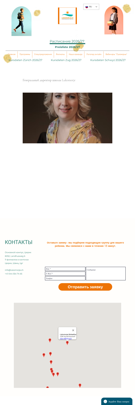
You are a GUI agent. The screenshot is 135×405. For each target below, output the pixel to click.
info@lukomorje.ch (14, 270)
